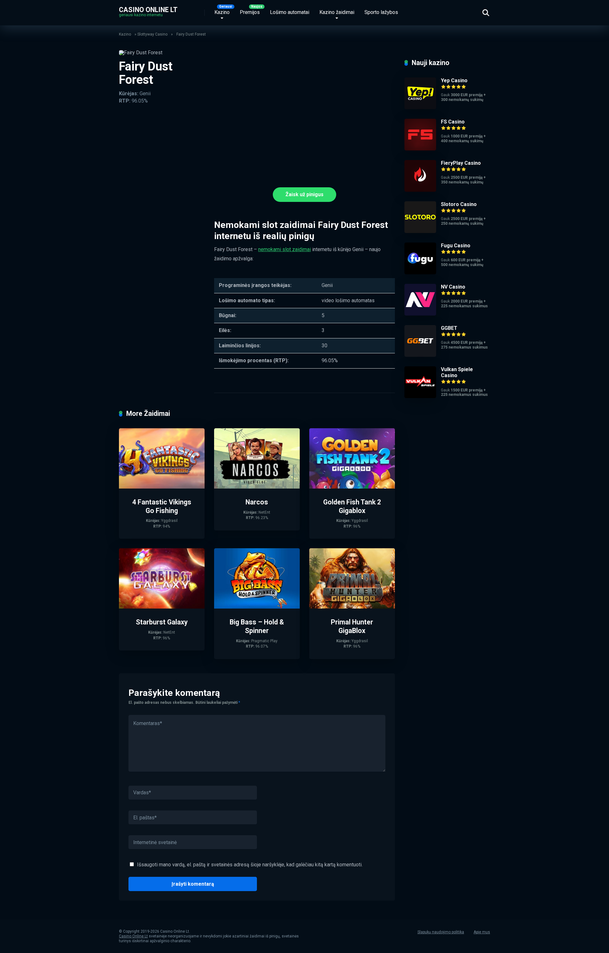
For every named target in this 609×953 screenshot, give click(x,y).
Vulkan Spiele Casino (457, 372)
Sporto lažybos (381, 12)
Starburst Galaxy (162, 622)
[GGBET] (420, 355)
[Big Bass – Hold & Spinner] (257, 607)
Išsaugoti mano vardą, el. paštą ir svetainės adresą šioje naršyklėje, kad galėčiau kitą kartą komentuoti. (250, 865)
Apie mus (482, 932)
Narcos (257, 502)
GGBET (449, 328)
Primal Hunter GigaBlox (352, 626)
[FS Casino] (420, 149)
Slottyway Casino (152, 34)
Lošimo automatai (289, 12)
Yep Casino (454, 80)
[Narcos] (257, 487)
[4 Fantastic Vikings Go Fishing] (162, 487)
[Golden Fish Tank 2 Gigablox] (352, 487)
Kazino (222, 12)
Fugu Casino (455, 246)
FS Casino (453, 122)
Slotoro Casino (459, 204)
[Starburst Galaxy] (162, 607)
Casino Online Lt (148, 9)
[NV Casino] (420, 314)
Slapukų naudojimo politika (440, 932)
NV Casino (453, 287)
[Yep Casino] (420, 107)
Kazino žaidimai (336, 12)
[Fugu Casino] (420, 273)
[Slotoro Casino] (420, 231)
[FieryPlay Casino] (420, 190)
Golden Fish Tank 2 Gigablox (352, 506)
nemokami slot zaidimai (284, 249)
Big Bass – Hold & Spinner (257, 626)
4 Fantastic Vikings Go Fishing (161, 506)
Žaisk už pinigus (304, 194)
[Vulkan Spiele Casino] (420, 396)
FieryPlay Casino (461, 163)
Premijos (250, 12)
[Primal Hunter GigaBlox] (352, 607)
